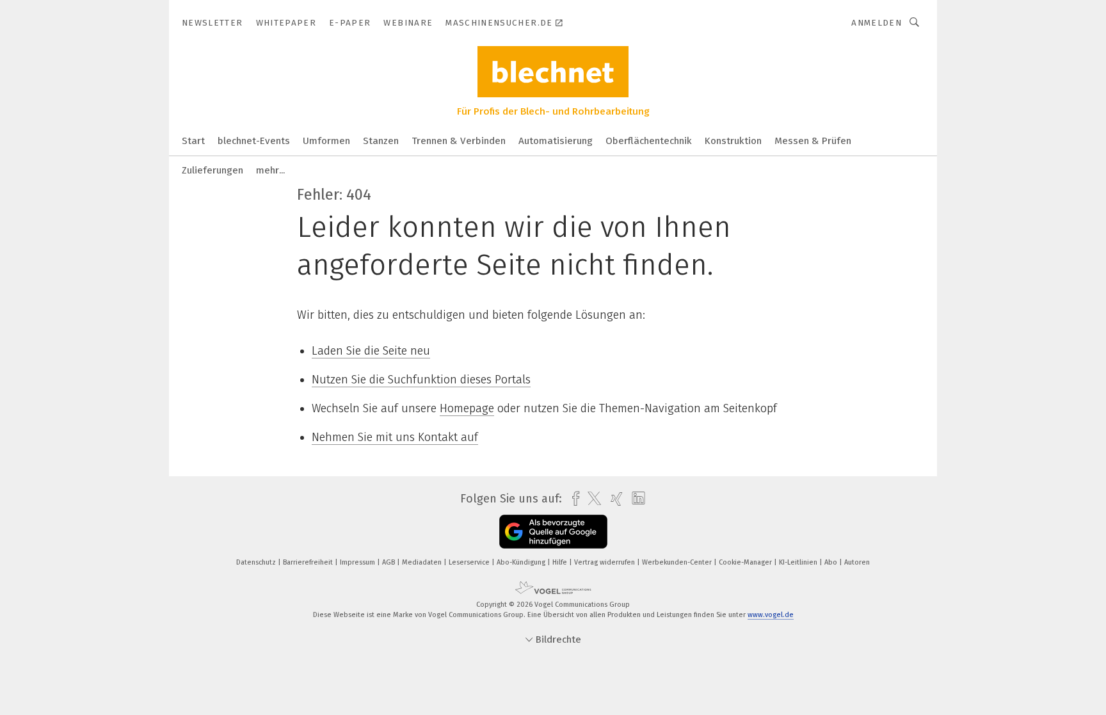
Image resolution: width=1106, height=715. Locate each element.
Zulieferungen (212, 170)
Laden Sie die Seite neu (371, 351)
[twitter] (591, 499)
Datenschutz (257, 562)
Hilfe (560, 562)
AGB (389, 562)
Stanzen (381, 141)
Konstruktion (733, 141)
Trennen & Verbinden (459, 141)
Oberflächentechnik (648, 141)
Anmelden (876, 22)
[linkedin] (635, 498)
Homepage (467, 408)
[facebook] (572, 499)
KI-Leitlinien (799, 562)
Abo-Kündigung (522, 562)
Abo (831, 562)
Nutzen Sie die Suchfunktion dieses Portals (421, 380)
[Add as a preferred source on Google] (553, 532)
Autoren (857, 562)
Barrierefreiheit (309, 562)
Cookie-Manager (746, 562)
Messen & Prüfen (812, 141)
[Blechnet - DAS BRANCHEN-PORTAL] (193, 140)
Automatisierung (555, 141)
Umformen (326, 141)
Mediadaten (423, 562)
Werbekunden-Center (678, 562)
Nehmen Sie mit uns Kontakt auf (395, 437)
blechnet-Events (254, 141)
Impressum (358, 562)
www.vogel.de (771, 615)
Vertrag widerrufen (605, 562)
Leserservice (470, 562)
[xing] (613, 499)
